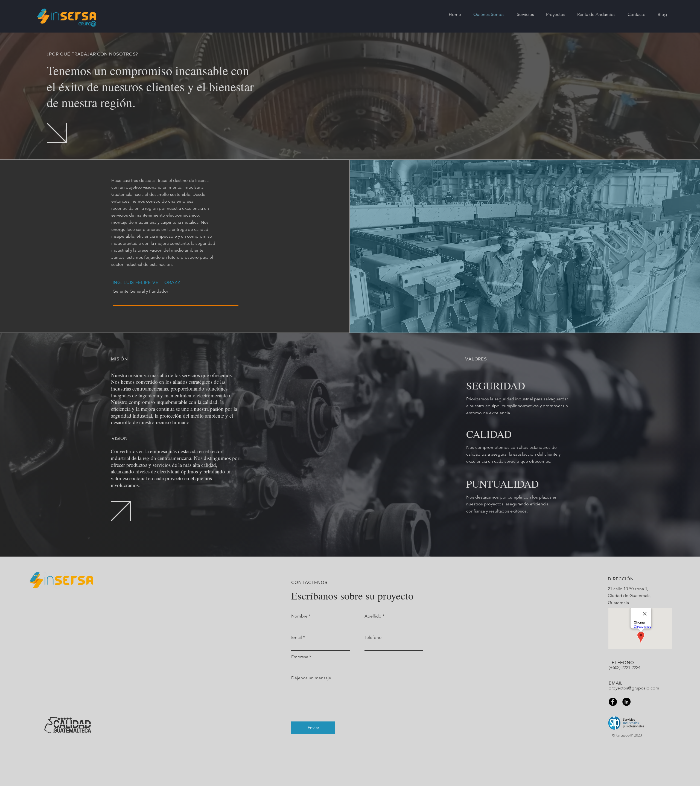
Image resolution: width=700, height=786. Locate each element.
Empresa (299, 657)
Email (296, 637)
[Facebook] (613, 702)
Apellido (372, 616)
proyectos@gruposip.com (634, 688)
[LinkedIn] (626, 702)
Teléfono (373, 637)
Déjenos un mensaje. (311, 678)
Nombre (299, 616)
